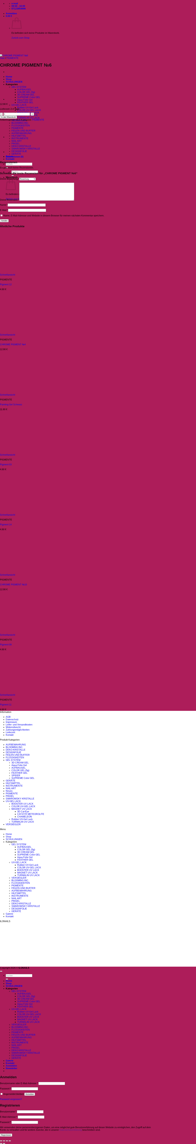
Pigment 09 (6, 644)
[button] (11, 13)
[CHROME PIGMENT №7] (13, 84)
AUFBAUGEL (24, 89)
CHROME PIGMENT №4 (13, 344)
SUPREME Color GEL (28, 97)
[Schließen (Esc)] (10, 1140)
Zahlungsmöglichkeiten (18, 730)
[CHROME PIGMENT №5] (13, 99)
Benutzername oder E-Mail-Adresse (19, 1083)
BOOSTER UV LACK (22, 804)
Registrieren (6, 1135)
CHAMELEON (24, 816)
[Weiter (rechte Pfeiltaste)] (4, 1143)
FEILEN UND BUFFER (23, 130)
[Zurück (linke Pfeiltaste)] (1, 1143)
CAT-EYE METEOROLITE (30, 814)
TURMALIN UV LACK (28, 118)
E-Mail (4, 210)
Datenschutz (12, 719)
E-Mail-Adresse (8, 1117)
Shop (8, 836)
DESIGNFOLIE (13, 752)
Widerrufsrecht (13, 727)
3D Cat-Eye (23, 811)
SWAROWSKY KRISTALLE (25, 148)
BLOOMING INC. (20, 123)
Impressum (11, 722)
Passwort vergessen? (11, 1099)
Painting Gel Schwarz (11, 404)
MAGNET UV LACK (21, 809)
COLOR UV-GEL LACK (29, 110)
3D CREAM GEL (25, 94)
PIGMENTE (38, 120)
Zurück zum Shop (20, 38)
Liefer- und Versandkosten (19, 724)
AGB (8, 717)
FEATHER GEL (25, 102)
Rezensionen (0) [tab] (14, 156)
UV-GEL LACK (19, 105)
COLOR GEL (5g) (26, 92)
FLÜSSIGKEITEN (20, 125)
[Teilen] (7, 1140)
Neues (9, 791)
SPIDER (15, 775)
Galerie (9, 914)
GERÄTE (16, 154)
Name (4, 205)
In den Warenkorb (8, 117)
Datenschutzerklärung (70, 1130)
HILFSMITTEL (13, 783)
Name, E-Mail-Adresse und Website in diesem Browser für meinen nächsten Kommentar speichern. (53, 215)
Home (9, 834)
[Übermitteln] (12, 175)
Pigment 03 (6, 464)
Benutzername (8, 1111)
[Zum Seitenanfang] (1, 971)
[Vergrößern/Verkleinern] (1, 1140)
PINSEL (10, 796)
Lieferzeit (10, 732)
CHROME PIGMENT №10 (13, 584)
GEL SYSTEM (13, 760)
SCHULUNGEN (14, 839)
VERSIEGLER (13, 824)
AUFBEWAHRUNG (21, 133)
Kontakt (10, 159)
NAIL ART (11, 788)
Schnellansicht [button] (7, 275)
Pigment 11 (5, 704)
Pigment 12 (6, 284)
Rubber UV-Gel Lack (27, 107)
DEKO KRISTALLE (21, 146)
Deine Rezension (9, 200)
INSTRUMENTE (14, 786)
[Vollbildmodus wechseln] (4, 1140)
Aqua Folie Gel (25, 100)
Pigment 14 (6, 524)
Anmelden (30, 1094)
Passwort (5, 1088)
